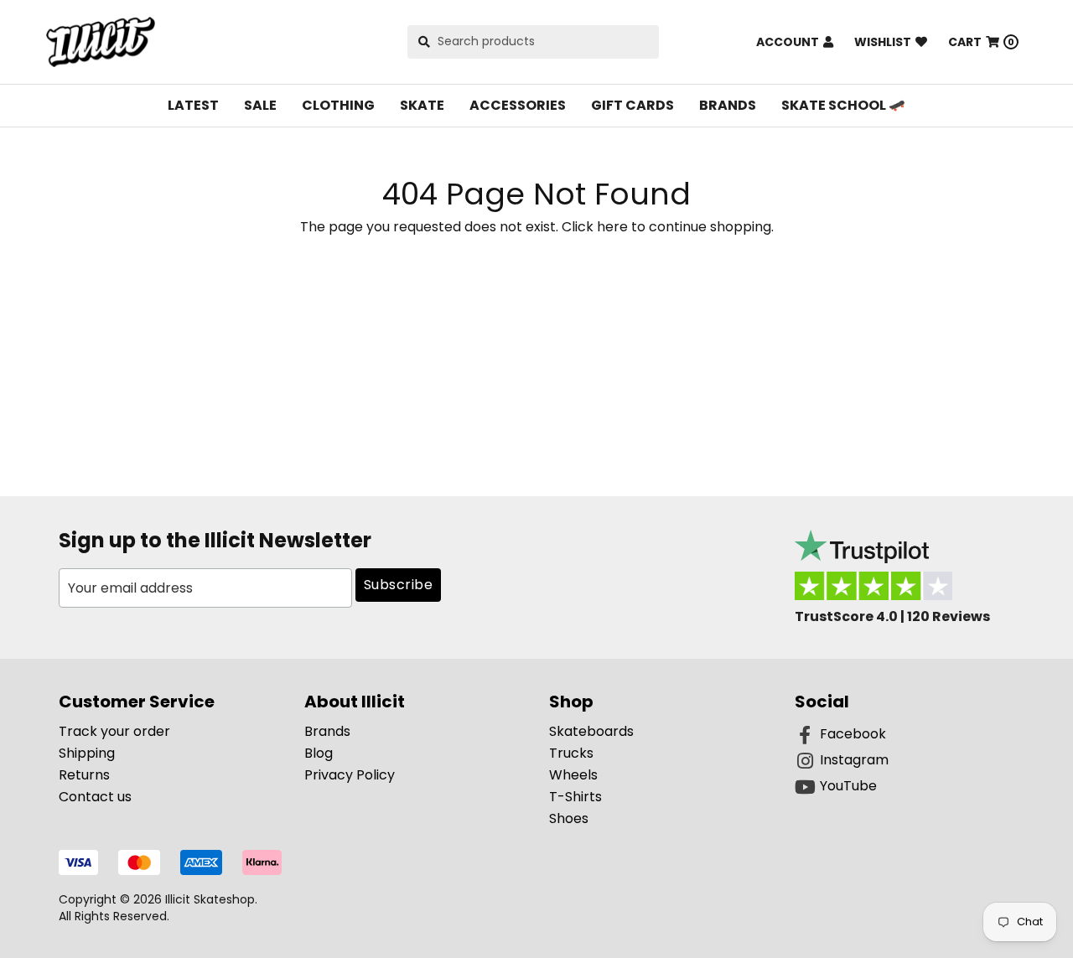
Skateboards (591, 731)
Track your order (114, 731)
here (612, 226)
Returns (84, 775)
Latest (193, 105)
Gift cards (632, 105)
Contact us (95, 796)
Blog (318, 753)
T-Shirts (575, 796)
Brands (727, 105)
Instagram (854, 759)
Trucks (571, 753)
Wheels (573, 775)
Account (787, 42)
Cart (981, 42)
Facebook (853, 733)
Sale (260, 105)
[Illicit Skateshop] (100, 42)
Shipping (87, 753)
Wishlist (882, 42)
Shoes (568, 818)
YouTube (848, 785)
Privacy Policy (349, 775)
